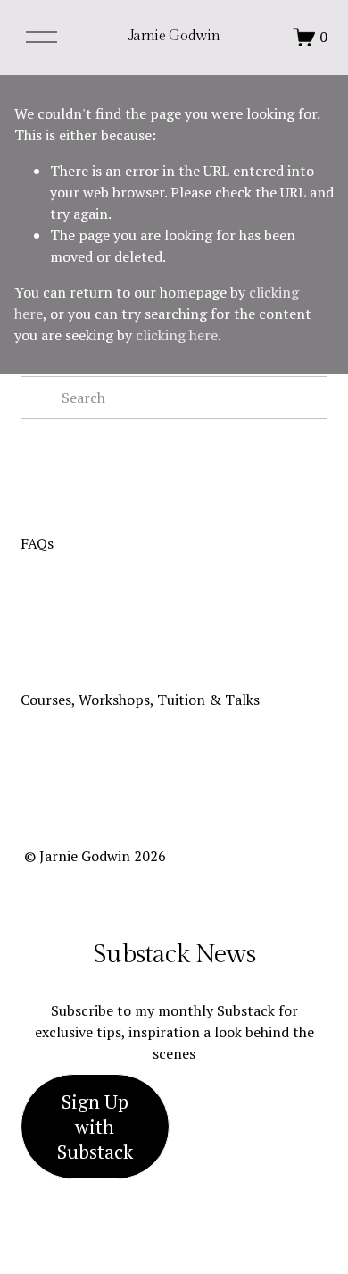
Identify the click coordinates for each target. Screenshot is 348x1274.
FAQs (37, 543)
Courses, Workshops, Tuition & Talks (140, 699)
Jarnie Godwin (174, 36)
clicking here (177, 335)
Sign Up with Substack (95, 1126)
